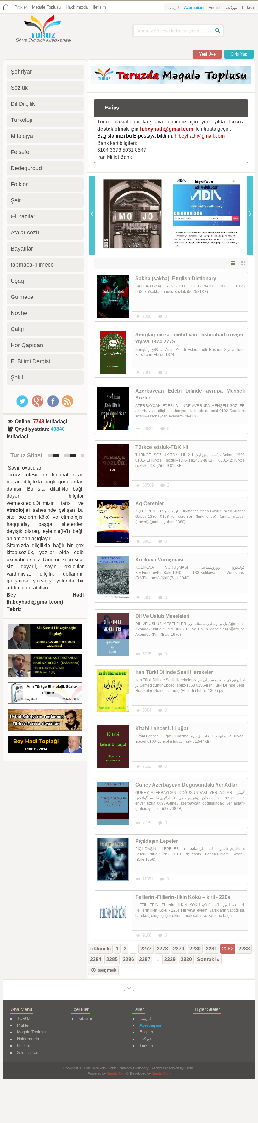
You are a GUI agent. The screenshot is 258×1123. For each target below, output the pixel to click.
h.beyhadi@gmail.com (166, 129)
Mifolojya (22, 136)
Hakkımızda (77, 7)
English (215, 7)
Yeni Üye (207, 54)
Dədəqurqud (26, 168)
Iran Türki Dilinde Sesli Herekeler (174, 672)
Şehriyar (21, 71)
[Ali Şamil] (45, 637)
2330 (186, 959)
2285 (112, 959)
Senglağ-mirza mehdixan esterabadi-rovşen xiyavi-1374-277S (190, 338)
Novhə (19, 313)
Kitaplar (85, 1018)
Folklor (19, 184)
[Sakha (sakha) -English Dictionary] (113, 296)
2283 (244, 948)
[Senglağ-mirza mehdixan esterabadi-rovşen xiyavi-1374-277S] (113, 352)
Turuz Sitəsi (26, 455)
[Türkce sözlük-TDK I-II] (113, 465)
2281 (211, 948)
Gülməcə (22, 297)
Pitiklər (20, 7)
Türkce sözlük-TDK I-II (161, 447)
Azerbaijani (194, 7)
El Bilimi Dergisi (30, 361)
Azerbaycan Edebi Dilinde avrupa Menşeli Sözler (190, 394)
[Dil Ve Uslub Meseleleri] (113, 634)
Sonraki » (208, 959)
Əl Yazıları (24, 216)
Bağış (112, 107)
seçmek (107, 970)
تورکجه (231, 7)
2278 (162, 948)
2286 (128, 959)
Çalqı (17, 329)
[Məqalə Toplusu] (171, 82)
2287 (144, 959)
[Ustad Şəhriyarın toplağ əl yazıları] (45, 721)
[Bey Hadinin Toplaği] (45, 745)
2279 (178, 948)
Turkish (247, 7)
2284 (95, 959)
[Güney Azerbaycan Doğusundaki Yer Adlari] (113, 803)
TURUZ (24, 1018)
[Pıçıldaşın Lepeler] (113, 859)
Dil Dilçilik (23, 104)
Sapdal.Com (116, 1073)
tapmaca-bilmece (32, 265)
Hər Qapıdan (27, 345)
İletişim (99, 7)
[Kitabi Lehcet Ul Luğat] (113, 746)
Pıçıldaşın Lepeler (156, 841)
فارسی (174, 7)
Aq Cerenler (149, 503)
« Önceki (100, 948)
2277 (146, 948)
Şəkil (17, 377)
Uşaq (17, 281)
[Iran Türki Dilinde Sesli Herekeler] (113, 690)
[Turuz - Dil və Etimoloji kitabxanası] (50, 29)
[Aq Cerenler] (113, 521)
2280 (195, 948)
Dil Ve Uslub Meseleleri (162, 616)
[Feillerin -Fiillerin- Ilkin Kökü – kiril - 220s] (113, 915)
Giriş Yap (239, 54)
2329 (170, 959)
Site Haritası (28, 1052)
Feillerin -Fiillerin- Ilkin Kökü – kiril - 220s (182, 897)
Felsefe (20, 152)
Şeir (16, 200)
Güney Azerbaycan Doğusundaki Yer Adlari (186, 785)
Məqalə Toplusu (46, 7)
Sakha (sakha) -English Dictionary (175, 278)
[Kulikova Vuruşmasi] (113, 577)
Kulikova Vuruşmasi (159, 559)
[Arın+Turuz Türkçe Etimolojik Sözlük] (45, 694)
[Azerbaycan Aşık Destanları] (45, 666)
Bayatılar (22, 248)
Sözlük (19, 88)
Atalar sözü (25, 232)
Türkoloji (21, 120)
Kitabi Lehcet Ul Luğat (161, 728)
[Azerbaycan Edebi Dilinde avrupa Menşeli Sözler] (113, 408)
